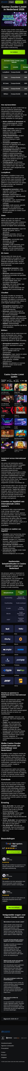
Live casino (11, 380)
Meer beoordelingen (14, 907)
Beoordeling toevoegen (14, 852)
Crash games (17, 380)
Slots (23, 380)
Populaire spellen (3, 380)
